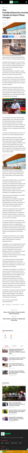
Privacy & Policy (14, 443)
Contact (20, 443)
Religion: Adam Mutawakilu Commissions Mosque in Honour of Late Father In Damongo (17, 404)
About (2, 443)
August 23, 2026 (12, 407)
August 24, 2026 (7, 399)
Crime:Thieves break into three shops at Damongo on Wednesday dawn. (16, 365)
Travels (22, 304)
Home (3, 7)
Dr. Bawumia (8, 304)
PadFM (5, 437)
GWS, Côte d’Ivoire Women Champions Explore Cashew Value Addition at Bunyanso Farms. (13, 396)
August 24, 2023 (5, 20)
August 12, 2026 (12, 421)
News (7, 7)
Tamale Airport (16, 304)
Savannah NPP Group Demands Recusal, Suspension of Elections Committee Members (16, 419)
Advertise (7, 443)
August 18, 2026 (12, 414)
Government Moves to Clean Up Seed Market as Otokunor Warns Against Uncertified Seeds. (17, 411)
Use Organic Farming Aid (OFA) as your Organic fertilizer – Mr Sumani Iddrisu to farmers (17, 372)
